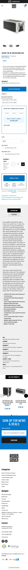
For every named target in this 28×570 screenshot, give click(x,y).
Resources (5, 503)
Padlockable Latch (6, 151)
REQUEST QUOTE (16, 1)
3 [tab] (16, 415)
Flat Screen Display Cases (9, 475)
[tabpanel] (7, 397)
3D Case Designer (6, 494)
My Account (5, 518)
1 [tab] (11, 415)
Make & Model (7, 125)
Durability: (4, 94)
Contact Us (5, 510)
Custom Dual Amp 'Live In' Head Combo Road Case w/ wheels (7, 403)
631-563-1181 (8, 534)
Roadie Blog (5, 505)
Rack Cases (5, 484)
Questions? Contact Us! (9, 195)
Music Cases (5, 482)
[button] (2, 6)
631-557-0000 (8, 532)
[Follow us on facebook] (6, 541)
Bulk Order (4, 496)
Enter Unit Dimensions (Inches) (14, 108)
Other (3, 486)
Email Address (6, 428)
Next (26, 396)
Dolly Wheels (5, 145)
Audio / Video (5, 479)
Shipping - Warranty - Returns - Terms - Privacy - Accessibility (12, 513)
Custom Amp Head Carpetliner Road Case (20, 402)
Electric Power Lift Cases (8, 473)
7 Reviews (14, 214)
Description (14, 210)
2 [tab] (14, 415)
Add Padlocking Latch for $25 (12, 154)
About (3, 508)
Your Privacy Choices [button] (14, 567)
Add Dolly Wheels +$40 (10, 147)
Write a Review (6, 57)
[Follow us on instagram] (3, 541)
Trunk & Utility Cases (7, 477)
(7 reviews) (13, 56)
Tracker (4, 499)
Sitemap (4, 555)
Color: (3, 137)
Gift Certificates (6, 516)
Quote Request (6, 501)
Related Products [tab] (14, 377)
